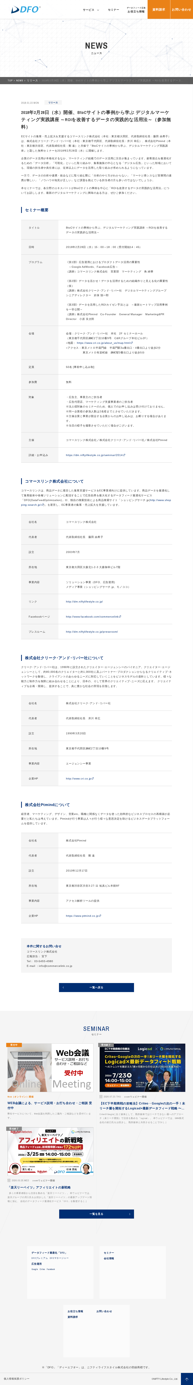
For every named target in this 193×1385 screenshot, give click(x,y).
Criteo (42, 1269)
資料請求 (73, 1317)
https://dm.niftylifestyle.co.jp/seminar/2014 (94, 455)
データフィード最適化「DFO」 (49, 1253)
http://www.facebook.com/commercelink (92, 616)
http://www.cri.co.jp (78, 778)
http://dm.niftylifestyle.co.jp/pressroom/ (92, 631)
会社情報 (109, 1258)
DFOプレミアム (39, 1258)
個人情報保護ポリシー (16, 1379)
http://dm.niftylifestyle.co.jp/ (84, 601)
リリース (33, 80)
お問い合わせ (104, 1311)
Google (34, 1269)
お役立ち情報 (75, 1311)
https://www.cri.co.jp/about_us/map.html (103, 342)
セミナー (109, 1253)
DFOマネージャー (59, 1258)
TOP (10, 80)
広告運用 (36, 1264)
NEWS (20, 80)
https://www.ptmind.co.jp (82, 915)
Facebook (51, 1269)
